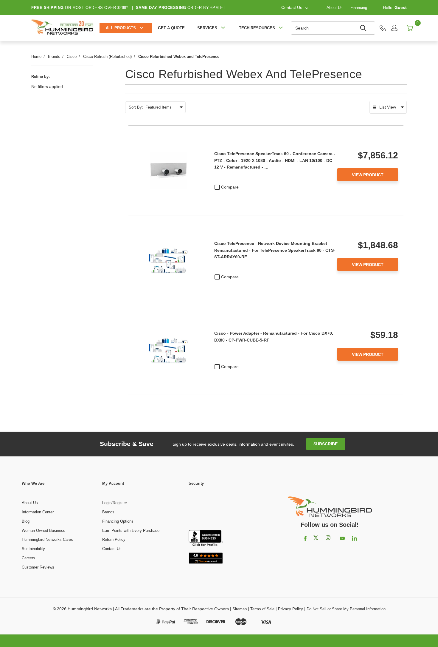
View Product (367, 174)
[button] (206, 508)
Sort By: (136, 107)
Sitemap (239, 609)
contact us (291, 7)
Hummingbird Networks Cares (47, 539)
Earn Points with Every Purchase (130, 530)
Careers (28, 558)
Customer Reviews (38, 567)
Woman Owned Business (43, 530)
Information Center (38, 512)
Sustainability (33, 548)
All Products (121, 28)
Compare (230, 187)
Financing (358, 7)
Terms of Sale (262, 609)
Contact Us (112, 548)
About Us (335, 7)
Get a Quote (171, 28)
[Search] (364, 28)
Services (207, 28)
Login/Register (114, 503)
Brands (108, 512)
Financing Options (117, 521)
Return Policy (113, 539)
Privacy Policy (290, 609)
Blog (25, 521)
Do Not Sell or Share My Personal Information (346, 609)
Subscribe (325, 443)
